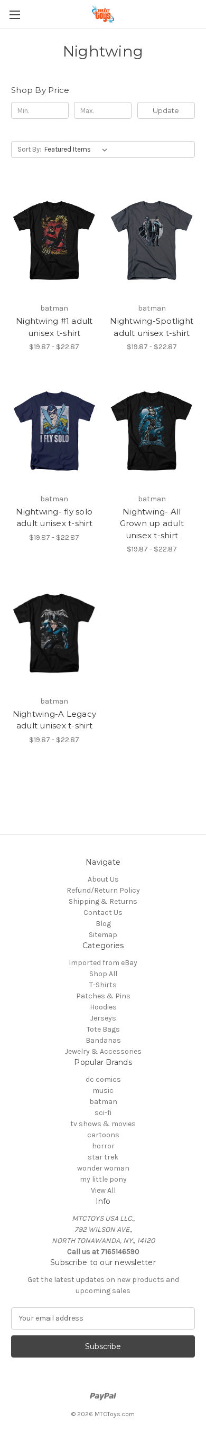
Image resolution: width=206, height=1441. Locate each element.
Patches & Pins (103, 995)
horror (103, 1145)
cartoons (103, 1134)
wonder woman (103, 1168)
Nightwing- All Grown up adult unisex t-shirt (152, 523)
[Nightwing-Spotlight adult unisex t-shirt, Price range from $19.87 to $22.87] (152, 240)
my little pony (103, 1179)
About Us (103, 879)
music (103, 1090)
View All (103, 1190)
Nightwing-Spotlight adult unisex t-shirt (151, 327)
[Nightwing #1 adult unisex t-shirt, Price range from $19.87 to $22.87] (54, 240)
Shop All (103, 973)
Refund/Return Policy (103, 890)
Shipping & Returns (103, 901)
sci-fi (103, 1112)
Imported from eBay (103, 962)
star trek (103, 1157)
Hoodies (103, 1007)
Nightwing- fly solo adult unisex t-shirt (54, 518)
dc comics (103, 1079)
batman (103, 1101)
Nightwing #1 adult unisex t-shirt (54, 327)
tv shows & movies (103, 1123)
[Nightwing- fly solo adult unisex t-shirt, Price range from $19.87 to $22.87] (54, 431)
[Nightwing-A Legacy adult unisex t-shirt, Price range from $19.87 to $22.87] (54, 633)
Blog (103, 923)
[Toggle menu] (14, 14)
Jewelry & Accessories (103, 1051)
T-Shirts (103, 984)
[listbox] (78, 149)
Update (166, 110)
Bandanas (103, 1040)
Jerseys (103, 1018)
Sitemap (103, 934)
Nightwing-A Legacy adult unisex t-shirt (55, 720)
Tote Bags (103, 1029)
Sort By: (29, 149)
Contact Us (103, 912)
